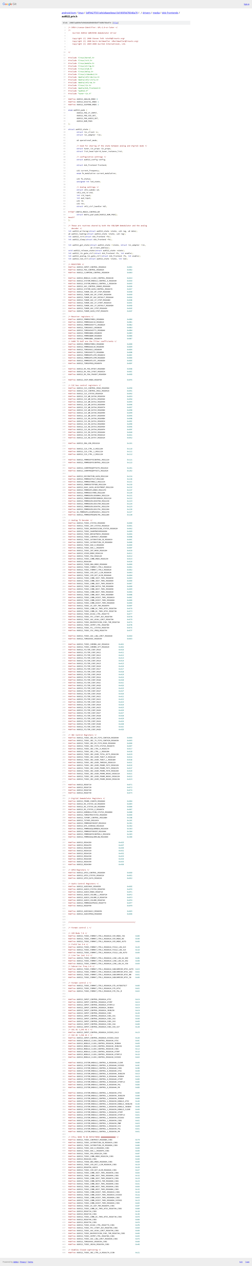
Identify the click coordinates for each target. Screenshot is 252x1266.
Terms (30, 1262)
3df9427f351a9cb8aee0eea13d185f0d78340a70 (112, 12)
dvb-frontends (170, 12)
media (156, 12)
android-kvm (69, 12)
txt (241, 1262)
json (247, 1262)
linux (81, 12)
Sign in (246, 4)
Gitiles (15, 1262)
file (115, 23)
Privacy (23, 1262)
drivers (147, 12)
